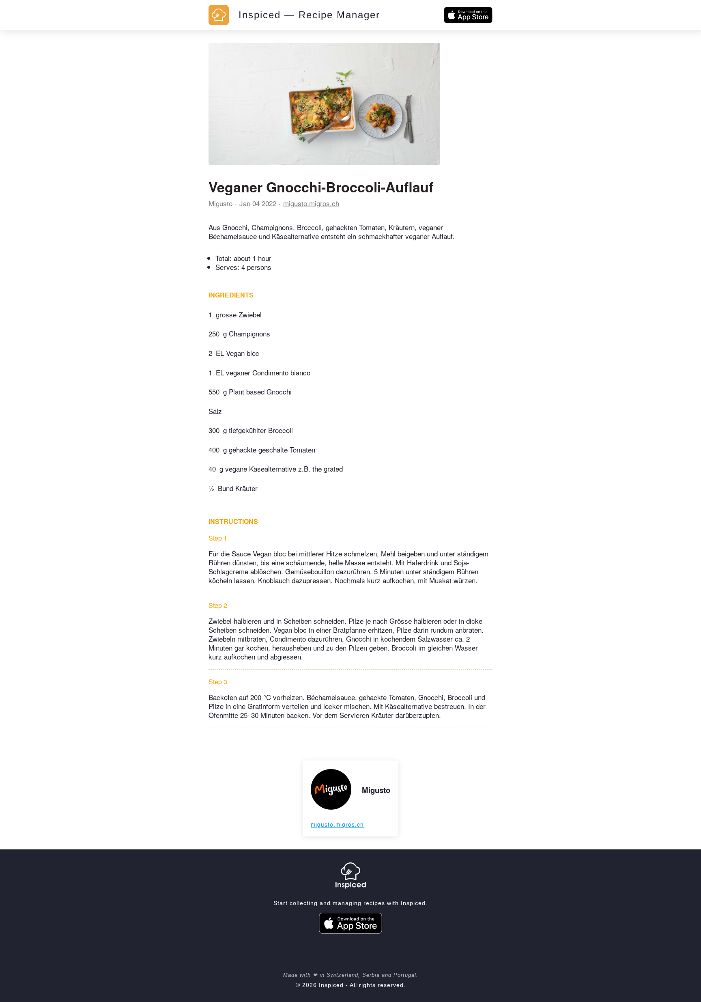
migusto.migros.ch (311, 203)
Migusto (220, 203)
